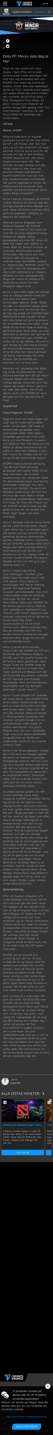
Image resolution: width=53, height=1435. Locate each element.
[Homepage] (24, 3)
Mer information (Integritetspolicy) (26, 1416)
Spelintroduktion (22, 11)
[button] (8, 42)
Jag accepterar (26, 1426)
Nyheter (40, 11)
